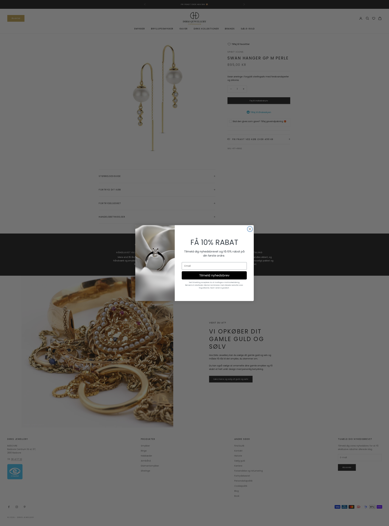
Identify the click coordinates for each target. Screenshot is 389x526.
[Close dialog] (250, 229)
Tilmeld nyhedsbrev (214, 275)
